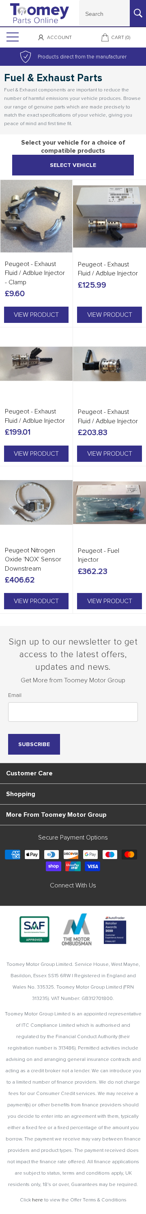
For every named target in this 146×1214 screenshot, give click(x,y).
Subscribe (34, 744)
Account (59, 38)
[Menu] (11, 37)
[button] (36, 315)
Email (14, 695)
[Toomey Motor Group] (39, 13)
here (37, 1200)
